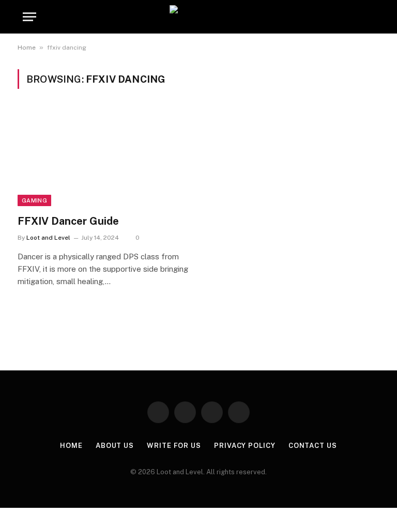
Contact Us (312, 445)
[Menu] (29, 16)
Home (27, 47)
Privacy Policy (245, 445)
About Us (115, 445)
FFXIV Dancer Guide (68, 221)
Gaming (34, 200)
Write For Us (174, 445)
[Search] (369, 16)
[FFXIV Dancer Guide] (103, 158)
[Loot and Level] (198, 17)
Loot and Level (48, 237)
